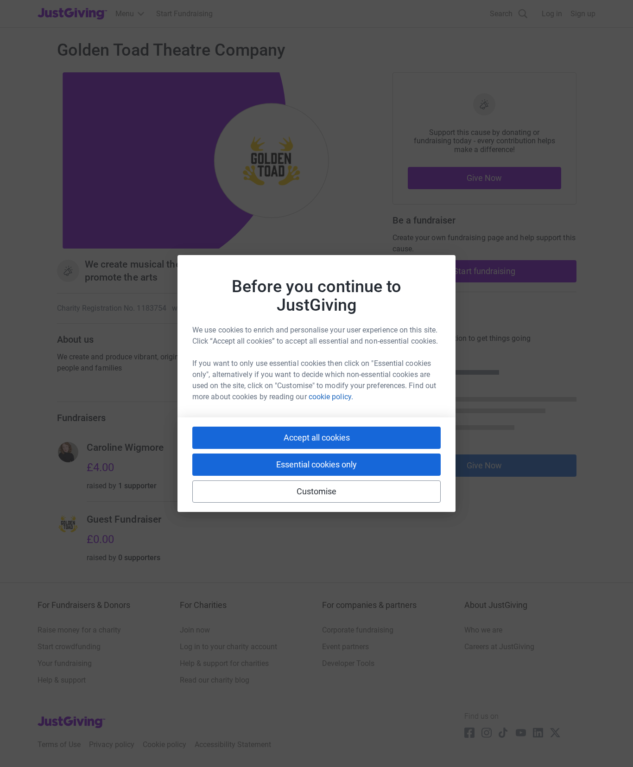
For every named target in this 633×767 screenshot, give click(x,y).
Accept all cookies (317, 437)
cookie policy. (331, 396)
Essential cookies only (316, 464)
